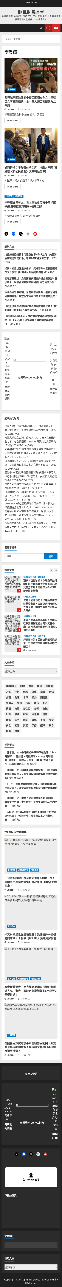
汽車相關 (34, 870)
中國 (39, 686)
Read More (13, 121)
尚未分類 (41, 636)
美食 (8, 725)
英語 (34, 725)
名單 (25, 697)
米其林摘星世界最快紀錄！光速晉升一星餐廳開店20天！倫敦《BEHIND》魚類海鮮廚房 (31, 270)
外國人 (9, 703)
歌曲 (17, 714)
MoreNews (48, 1279)
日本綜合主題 (22, 870)
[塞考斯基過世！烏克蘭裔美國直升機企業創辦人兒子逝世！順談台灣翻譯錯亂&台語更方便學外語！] (31, 965)
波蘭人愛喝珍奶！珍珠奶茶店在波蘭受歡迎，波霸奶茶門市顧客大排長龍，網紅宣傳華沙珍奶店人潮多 (13, 584)
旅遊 (45, 708)
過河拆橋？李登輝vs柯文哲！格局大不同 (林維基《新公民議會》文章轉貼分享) (31, 145)
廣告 (36, 703)
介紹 (17, 691)
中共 (31, 686)
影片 (45, 703)
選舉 (42, 725)
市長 (28, 703)
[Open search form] (41, 28)
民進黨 (35, 714)
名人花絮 (11, 978)
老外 (17, 725)
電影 (8, 731)
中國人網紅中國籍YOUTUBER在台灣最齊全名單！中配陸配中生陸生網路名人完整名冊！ (31, 801)
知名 (17, 719)
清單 (45, 714)
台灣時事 (11, 89)
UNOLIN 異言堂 (31, 12)
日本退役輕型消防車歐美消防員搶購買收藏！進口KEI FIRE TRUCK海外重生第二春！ (31, 308)
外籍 (19, 703)
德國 (8, 708)
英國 (25, 725)
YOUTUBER (11, 686)
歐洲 (25, 714)
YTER (22, 686)
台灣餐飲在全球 (29, 577)
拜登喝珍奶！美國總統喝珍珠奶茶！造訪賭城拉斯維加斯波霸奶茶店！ (13, 623)
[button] (5, 28)
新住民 (26, 708)
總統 (34, 719)
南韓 (42, 691)
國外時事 (41, 616)
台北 (51, 691)
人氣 (8, 691)
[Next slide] (55, 570)
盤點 (8, 719)
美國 (42, 719)
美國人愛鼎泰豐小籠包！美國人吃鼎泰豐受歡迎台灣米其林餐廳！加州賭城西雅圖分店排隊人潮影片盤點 (13, 604)
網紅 (25, 719)
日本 (8, 714)
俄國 (25, 691)
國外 (34, 697)
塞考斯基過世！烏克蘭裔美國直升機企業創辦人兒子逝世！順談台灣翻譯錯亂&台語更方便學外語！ (31, 280)
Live (56, 28)
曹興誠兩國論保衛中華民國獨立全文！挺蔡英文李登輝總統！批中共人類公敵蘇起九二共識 (31, 76)
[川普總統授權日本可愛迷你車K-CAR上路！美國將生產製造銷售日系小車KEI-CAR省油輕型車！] (31, 856)
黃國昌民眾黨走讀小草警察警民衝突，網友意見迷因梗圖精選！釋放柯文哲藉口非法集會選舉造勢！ (31, 294)
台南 (8, 697)
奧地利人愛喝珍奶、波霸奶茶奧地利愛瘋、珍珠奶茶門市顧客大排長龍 (13, 643)
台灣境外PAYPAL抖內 (30, 377)
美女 (51, 719)
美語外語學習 (22, 978)
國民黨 (44, 697)
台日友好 (9, 196)
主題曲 (49, 686)
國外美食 (11, 926)
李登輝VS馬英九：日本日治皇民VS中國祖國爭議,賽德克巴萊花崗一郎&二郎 (30, 204)
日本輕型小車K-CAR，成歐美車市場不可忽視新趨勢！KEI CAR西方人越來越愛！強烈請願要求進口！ (31, 320)
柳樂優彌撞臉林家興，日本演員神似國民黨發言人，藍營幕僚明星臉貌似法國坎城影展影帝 (31, 774)
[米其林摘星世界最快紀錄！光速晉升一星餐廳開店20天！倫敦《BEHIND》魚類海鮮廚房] (31, 912)
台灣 (17, 697)
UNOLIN (10, 109)
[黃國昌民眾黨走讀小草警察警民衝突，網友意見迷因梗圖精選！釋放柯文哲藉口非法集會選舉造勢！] (31, 1021)
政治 (17, 708)
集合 (51, 725)
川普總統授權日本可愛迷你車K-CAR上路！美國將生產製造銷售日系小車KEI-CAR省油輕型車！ (31, 256)
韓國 (17, 731)
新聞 (36, 708)
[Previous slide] (51, 570)
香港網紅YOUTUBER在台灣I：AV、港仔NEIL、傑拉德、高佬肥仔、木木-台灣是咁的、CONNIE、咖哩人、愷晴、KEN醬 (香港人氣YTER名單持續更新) (30, 758)
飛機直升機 (35, 978)
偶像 (34, 691)
